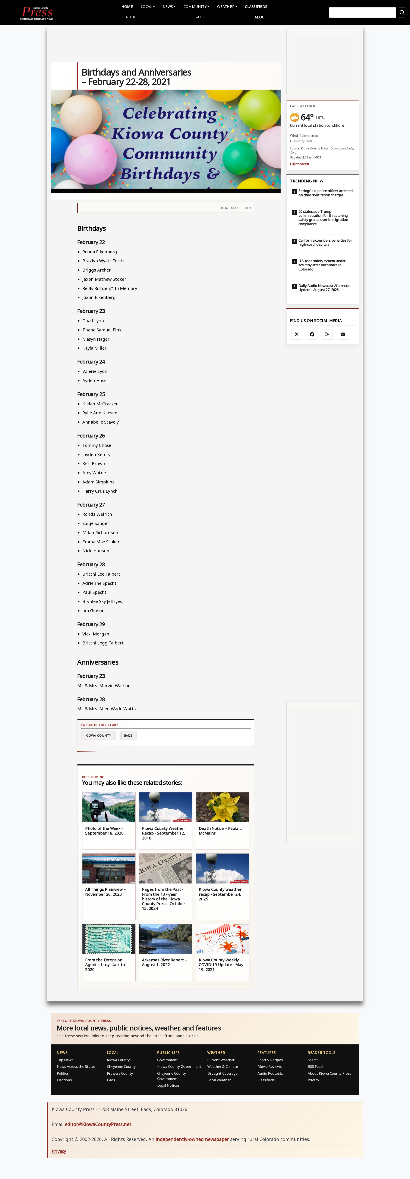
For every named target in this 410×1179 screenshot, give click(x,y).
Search (313, 1059)
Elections (64, 1079)
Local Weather (219, 1079)
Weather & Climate (222, 1066)
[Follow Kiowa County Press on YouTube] (343, 334)
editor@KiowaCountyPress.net (98, 1124)
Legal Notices (168, 1085)
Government (167, 1059)
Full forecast (299, 164)
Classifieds (256, 6)
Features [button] (130, 17)
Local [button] (146, 6)
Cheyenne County (121, 1066)
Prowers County (120, 1073)
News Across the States (76, 1066)
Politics (63, 1073)
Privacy (313, 1079)
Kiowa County (98, 735)
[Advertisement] (322, 522)
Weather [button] (225, 6)
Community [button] (194, 6)
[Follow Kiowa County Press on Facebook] (312, 334)
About (261, 17)
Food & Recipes (270, 1059)
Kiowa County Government (179, 1066)
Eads (128, 735)
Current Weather (220, 1059)
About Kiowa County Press (329, 1073)
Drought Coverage (222, 1073)
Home (127, 6)
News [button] (168, 6)
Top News (65, 1059)
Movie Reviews (270, 1066)
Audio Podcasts (270, 1073)
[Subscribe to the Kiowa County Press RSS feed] (327, 334)
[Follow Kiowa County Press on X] (296, 334)
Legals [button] (197, 17)
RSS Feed (315, 1066)
